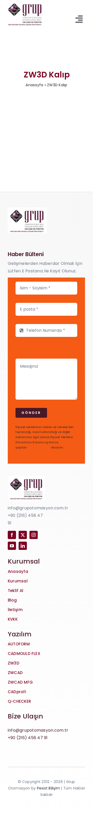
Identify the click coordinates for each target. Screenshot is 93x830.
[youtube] (12, 546)
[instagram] (33, 535)
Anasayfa (34, 85)
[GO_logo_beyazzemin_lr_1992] (25, 3)
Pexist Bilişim (48, 788)
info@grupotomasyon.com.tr (38, 730)
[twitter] (23, 535)
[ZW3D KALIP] (46, 120)
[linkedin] (23, 546)
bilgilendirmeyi (39, 447)
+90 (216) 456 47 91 (28, 738)
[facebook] (12, 535)
